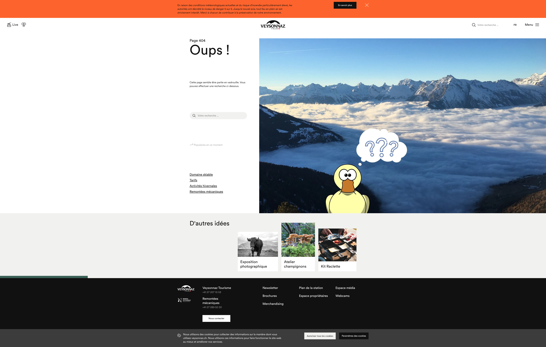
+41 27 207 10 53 (211, 292)
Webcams (343, 296)
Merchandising (273, 304)
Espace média (345, 288)
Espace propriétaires (313, 296)
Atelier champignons (295, 264)
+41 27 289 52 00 (212, 307)
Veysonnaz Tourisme (186, 288)
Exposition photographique (253, 264)
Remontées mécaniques (206, 192)
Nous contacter (216, 318)
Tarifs (193, 180)
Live (15, 25)
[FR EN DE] (517, 25)
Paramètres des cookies (354, 336)
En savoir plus (345, 5)
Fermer (367, 5)
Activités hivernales (203, 186)
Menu (529, 25)
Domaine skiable (201, 175)
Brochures (270, 296)
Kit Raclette (330, 266)
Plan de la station (311, 288)
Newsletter (270, 288)
